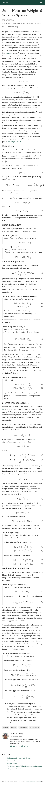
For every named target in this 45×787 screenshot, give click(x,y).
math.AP (5, 727)
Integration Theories (14, 769)
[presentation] (31, 61)
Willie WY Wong (8, 20)
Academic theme (31, 781)
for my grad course (15, 142)
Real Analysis (23, 727)
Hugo (39, 781)
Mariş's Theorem (13, 764)
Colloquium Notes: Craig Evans (18, 758)
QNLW (5, 2)
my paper (9, 53)
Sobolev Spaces (34, 727)
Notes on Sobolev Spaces (16, 761)
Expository (14, 27)
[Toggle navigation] (41, 2)
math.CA (13, 727)
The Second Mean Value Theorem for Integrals (24, 766)
